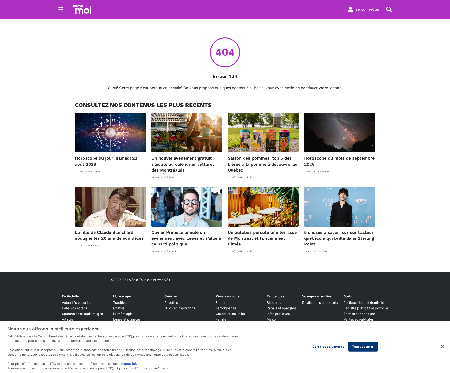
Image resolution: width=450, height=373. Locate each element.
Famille (221, 319)
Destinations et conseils (320, 302)
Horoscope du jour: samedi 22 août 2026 (106, 161)
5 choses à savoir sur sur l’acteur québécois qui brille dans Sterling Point (339, 238)
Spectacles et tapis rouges (82, 314)
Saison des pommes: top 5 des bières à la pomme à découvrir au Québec (262, 164)
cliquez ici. (128, 364)
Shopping (274, 302)
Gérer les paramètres (328, 346)
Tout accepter (363, 346)
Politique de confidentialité (364, 302)
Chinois (118, 308)
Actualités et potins (76, 302)
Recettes (171, 302)
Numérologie (123, 314)
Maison (272, 319)
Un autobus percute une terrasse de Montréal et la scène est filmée (262, 238)
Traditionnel (122, 302)
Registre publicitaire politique (366, 308)
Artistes (67, 319)
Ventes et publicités (359, 319)
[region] (225, 347)
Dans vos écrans (74, 308)
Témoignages (226, 308)
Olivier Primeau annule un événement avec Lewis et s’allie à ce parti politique (186, 238)
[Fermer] (442, 346)
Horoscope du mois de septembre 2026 (339, 161)
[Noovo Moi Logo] (82, 9)
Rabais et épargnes (281, 308)
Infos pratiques (278, 314)
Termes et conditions (359, 314)
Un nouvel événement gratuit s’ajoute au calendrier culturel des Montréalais (182, 164)
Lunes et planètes (126, 319)
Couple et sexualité (230, 314)
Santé (220, 302)
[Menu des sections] (61, 9)
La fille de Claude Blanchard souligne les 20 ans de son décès (109, 235)
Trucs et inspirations (179, 308)
